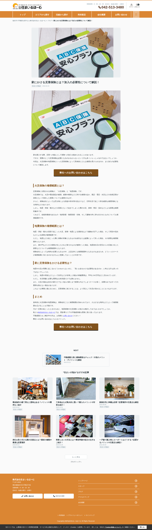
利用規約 (62, 515)
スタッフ (81, 486)
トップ (23, 15)
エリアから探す (42, 15)
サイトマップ (90, 515)
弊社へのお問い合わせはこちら (76, 172)
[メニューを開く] (136, 14)
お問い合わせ (121, 15)
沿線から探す (62, 15)
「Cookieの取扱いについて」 (113, 527)
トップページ (83, 481)
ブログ (80, 491)
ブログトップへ (76, 462)
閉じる (142, 527)
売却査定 (82, 15)
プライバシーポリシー (75, 515)
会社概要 (101, 15)
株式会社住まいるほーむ (46, 312)
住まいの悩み (36, 86)
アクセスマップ (83, 497)
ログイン (131, 6)
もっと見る (76, 457)
